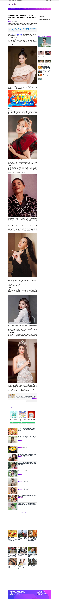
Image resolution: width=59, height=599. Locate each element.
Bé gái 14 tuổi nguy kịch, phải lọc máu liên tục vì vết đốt (46, 78)
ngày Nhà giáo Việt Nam (15, 34)
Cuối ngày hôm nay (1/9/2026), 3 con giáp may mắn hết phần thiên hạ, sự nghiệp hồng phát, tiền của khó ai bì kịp (27, 455)
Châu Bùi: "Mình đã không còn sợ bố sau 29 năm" (22, 555)
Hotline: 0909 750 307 (19, 0)
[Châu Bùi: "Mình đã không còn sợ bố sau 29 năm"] (22, 550)
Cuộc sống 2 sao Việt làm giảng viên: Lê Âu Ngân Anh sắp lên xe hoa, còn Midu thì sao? (22, 28)
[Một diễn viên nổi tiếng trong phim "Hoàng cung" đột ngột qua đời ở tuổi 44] (48, 62)
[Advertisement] (33, 4)
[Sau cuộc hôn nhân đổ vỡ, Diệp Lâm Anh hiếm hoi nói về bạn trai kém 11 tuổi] (12, 561)
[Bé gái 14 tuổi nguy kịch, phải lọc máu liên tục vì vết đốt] (40, 79)
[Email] (50, 0)
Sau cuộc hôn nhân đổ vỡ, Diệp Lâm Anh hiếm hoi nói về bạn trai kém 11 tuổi (12, 566)
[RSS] (49, 0)
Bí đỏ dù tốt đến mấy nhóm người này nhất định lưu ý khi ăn (26, 446)
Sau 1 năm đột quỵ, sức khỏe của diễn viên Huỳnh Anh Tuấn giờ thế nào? (32, 555)
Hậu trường (9, 21)
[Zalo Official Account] (46, 0)
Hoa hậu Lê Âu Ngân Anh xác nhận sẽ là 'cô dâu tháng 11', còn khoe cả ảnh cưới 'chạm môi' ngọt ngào (22, 30)
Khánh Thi (24, 407)
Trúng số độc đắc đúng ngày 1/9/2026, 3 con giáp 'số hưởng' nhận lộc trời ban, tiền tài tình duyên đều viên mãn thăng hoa (27, 479)
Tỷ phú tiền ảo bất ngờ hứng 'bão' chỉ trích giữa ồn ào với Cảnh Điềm (41, 57)
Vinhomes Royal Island (41, 16)
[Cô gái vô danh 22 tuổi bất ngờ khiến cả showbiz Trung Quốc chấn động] (48, 53)
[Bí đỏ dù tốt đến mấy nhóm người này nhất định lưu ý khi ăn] (12, 449)
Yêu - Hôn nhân (13, 8)
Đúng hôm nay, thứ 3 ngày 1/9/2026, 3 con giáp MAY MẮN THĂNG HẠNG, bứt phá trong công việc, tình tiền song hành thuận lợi (26, 429)
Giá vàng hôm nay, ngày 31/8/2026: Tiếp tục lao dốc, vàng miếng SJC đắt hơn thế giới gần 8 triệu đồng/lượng (12, 539)
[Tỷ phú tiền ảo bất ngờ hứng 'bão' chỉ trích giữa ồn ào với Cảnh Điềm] (41, 53)
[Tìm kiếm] (49, 10)
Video (48, 8)
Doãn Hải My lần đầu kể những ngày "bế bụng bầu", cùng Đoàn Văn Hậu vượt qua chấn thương (12, 555)
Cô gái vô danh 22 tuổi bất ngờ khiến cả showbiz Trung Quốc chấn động (48, 57)
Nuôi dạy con (43, 8)
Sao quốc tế (20, 497)
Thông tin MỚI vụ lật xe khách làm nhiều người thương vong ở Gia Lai (22, 538)
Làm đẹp (28, 8)
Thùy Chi (20, 407)
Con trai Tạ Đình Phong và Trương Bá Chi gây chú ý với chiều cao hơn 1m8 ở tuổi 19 (27, 496)
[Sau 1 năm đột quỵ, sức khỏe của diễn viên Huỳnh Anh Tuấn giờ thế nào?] (32, 550)
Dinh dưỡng (38, 8)
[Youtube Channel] (47, 0)
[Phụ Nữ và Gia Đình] (13, 4)
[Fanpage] (45, 0)
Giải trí (23, 8)
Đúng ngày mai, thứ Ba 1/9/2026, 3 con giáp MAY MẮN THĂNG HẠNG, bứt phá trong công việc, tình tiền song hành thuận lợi (32, 539)
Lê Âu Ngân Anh (15, 407)
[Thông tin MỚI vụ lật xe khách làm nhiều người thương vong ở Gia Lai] (22, 533)
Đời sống (18, 8)
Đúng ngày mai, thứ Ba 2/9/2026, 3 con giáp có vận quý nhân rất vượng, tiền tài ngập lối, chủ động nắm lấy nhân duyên (27, 488)
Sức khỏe (33, 8)
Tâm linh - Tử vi (20, 456)
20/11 (21, 34)
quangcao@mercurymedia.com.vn (43, 593)
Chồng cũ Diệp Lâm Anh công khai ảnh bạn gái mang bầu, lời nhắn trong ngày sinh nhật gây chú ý (22, 567)
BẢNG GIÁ (39, 594)
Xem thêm (34, 398)
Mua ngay (13, 422)
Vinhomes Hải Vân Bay (46, 19)
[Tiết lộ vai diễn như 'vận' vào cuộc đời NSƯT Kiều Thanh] (32, 561)
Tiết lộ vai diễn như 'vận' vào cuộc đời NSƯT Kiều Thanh (32, 566)
